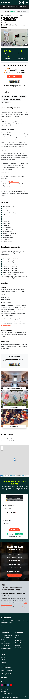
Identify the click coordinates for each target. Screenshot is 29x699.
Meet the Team (19, 642)
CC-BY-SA (22, 475)
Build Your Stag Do (14, 575)
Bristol (2, 15)
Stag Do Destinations (6, 635)
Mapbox (2, 476)
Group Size (8, 520)
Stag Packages (5, 645)
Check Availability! (14, 76)
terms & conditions (6, 325)
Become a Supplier (6, 667)
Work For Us (18, 648)
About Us (17, 635)
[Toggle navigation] (26, 2)
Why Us (17, 637)
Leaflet (2, 475)
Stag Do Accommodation (5, 642)
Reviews (17, 645)
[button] (23, 2)
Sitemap (3, 657)
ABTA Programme (5, 660)
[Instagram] (2, 685)
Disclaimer (3, 691)
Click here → (20, 8)
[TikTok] (5, 685)
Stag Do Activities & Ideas (6, 638)
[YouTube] (11, 685)
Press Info (3, 662)
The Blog (3, 650)
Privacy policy (4, 689)
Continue (14, 529)
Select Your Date (9, 505)
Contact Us (3, 629)
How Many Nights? (10, 513)
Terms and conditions (6, 693)
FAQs (20, 567)
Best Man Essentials (6, 648)
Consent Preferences (6, 670)
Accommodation (8, 15)
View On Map (4, 26)
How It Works (18, 640)
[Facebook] (8, 685)
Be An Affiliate (4, 665)
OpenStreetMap (12, 475)
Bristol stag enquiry (14, 181)
